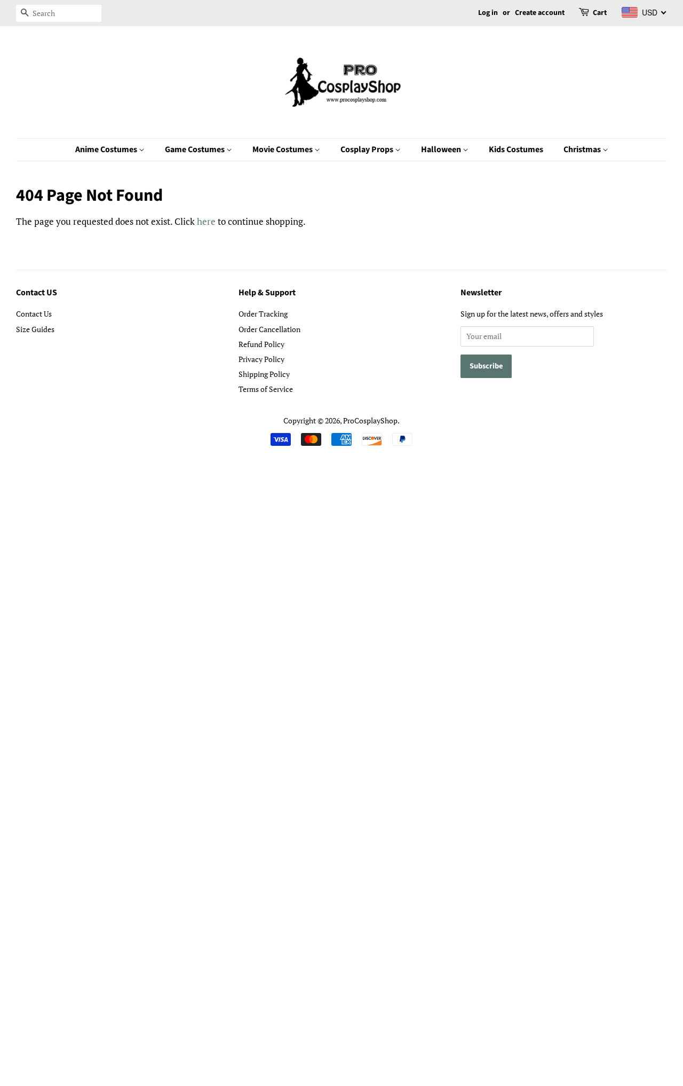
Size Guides (35, 329)
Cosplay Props (367, 149)
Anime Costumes (107, 149)
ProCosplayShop (370, 420)
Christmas (582, 149)
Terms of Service (266, 389)
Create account (540, 12)
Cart (600, 12)
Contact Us (34, 314)
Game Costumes (195, 149)
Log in (488, 12)
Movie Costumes (283, 149)
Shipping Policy (264, 374)
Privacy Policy (261, 359)
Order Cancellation (269, 329)
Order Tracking (263, 314)
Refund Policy (261, 344)
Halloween (442, 149)
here (206, 221)
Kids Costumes (516, 149)
